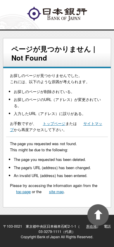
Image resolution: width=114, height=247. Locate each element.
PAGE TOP (98, 215)
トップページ (54, 123)
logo (57, 13)
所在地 (91, 226)
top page (23, 191)
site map (56, 191)
